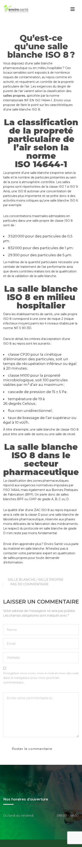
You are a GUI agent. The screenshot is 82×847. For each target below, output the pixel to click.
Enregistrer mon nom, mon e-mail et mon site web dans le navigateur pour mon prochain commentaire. (41, 677)
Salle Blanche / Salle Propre (35, 580)
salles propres (14, 96)
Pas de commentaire (29, 584)
